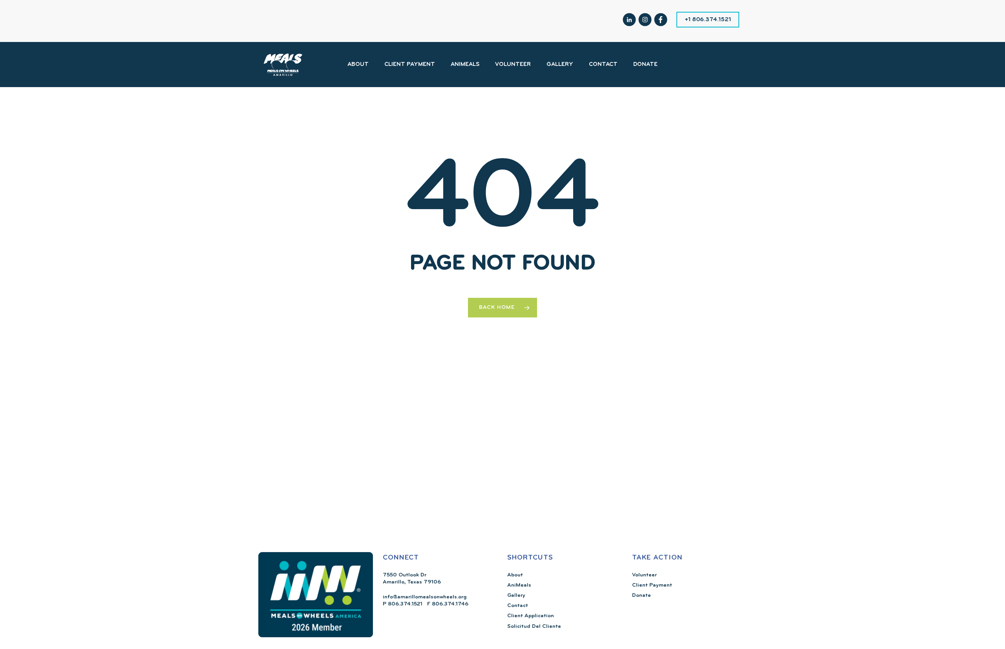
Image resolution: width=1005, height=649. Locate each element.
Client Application (530, 616)
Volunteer (644, 575)
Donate (641, 595)
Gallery (516, 595)
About (515, 575)
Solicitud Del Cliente (534, 626)
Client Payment (652, 585)
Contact (517, 606)
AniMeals (519, 585)
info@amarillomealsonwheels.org (425, 597)
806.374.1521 (404, 604)
